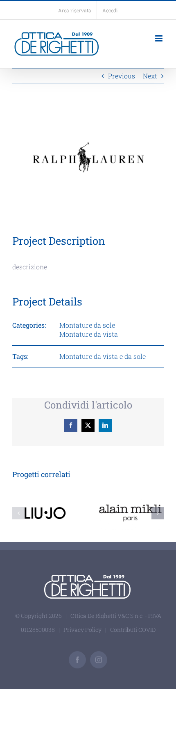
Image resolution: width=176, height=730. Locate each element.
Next (150, 75)
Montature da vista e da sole (102, 356)
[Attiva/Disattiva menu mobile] (159, 38)
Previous (121, 75)
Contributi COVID (133, 630)
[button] (18, 513)
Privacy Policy (82, 630)
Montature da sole (87, 325)
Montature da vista (88, 334)
